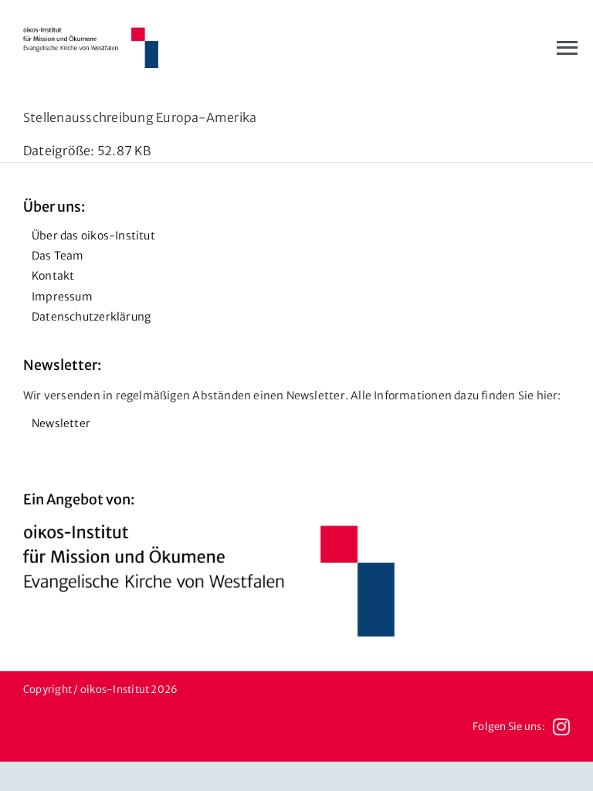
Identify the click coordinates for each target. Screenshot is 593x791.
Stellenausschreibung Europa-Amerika (139, 117)
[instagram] (561, 726)
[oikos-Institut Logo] (90, 33)
